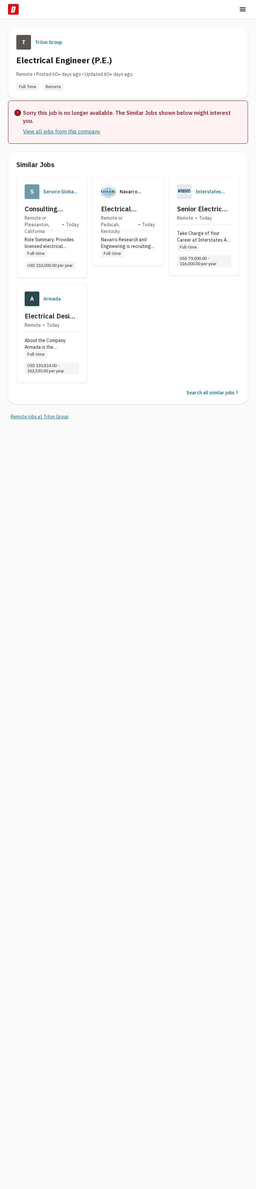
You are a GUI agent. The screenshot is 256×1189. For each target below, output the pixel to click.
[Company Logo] (32, 191)
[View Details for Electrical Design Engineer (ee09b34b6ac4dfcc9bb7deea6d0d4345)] (52, 333)
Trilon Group (48, 42)
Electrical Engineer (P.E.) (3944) (123, 209)
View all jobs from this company (61, 131)
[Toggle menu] (242, 9)
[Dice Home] (13, 9)
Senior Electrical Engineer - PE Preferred (202, 209)
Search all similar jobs (210, 393)
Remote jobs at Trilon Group (40, 417)
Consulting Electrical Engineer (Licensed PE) (46, 209)
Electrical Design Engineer (51, 316)
